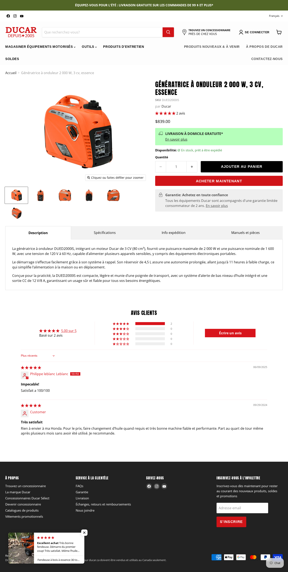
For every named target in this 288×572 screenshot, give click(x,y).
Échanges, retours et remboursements (103, 504)
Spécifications (105, 232)
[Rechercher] (168, 32)
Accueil (10, 73)
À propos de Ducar (264, 46)
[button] (165, 113)
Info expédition (174, 232)
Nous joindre (85, 510)
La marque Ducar (17, 492)
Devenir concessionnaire (23, 504)
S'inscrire (231, 522)
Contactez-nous (267, 59)
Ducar (166, 106)
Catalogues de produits (22, 510)
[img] (31, 367)
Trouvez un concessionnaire (25, 486)
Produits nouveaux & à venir (212, 46)
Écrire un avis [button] (230, 333)
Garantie (82, 492)
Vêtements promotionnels (24, 516)
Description (38, 233)
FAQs (79, 486)
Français (274, 16)
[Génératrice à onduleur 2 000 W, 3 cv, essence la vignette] (16, 195)
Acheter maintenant (219, 181)
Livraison (82, 498)
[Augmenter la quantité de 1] (192, 166)
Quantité (161, 157)
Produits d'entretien (123, 46)
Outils (88, 46)
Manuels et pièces (245, 232)
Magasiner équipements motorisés (39, 46)
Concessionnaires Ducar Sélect (27, 498)
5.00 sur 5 (69, 330)
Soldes (12, 59)
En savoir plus (176, 139)
